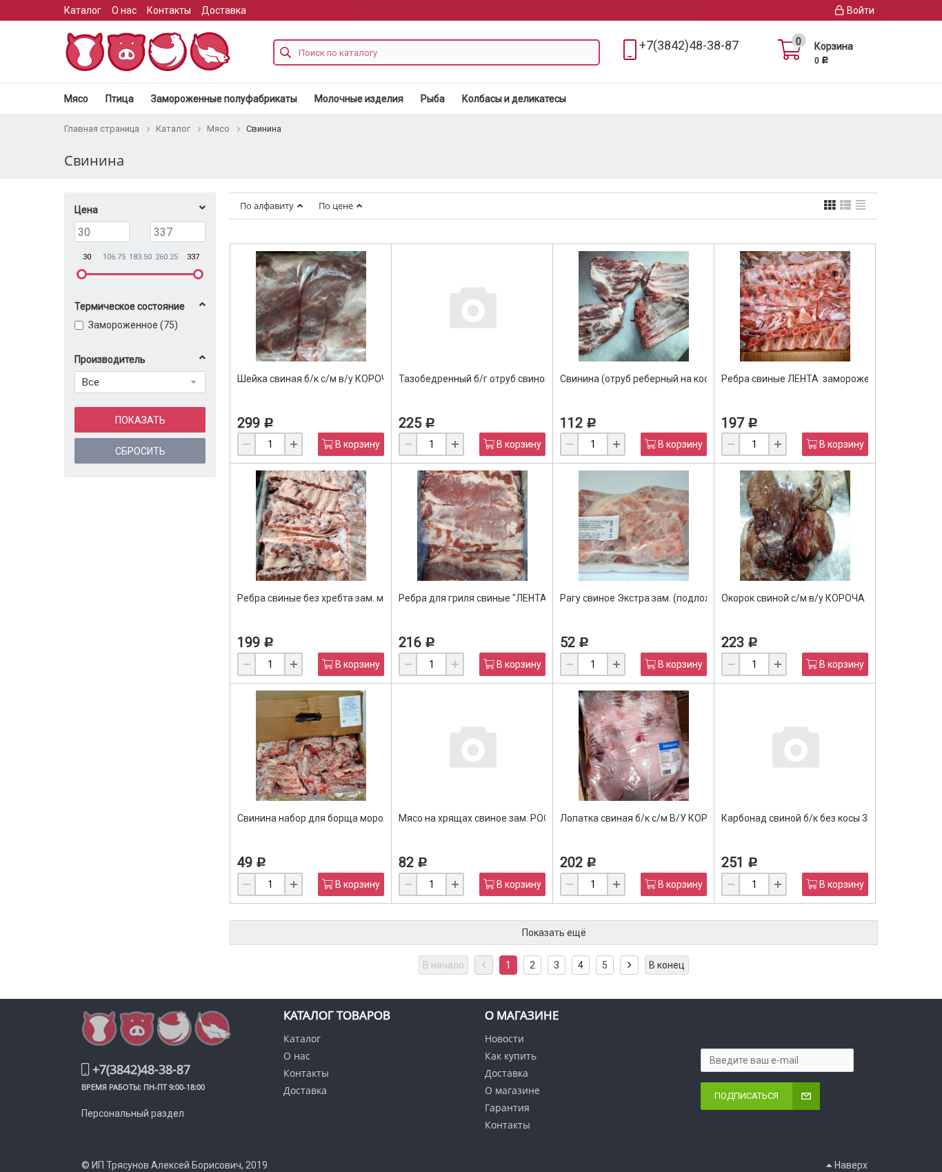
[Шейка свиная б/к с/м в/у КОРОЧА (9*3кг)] (311, 306)
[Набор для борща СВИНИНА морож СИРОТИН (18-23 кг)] (311, 746)
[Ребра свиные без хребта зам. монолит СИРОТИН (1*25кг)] (311, 525)
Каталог (82, 10)
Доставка (223, 10)
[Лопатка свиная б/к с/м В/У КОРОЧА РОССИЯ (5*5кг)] (634, 746)
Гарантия (507, 1107)
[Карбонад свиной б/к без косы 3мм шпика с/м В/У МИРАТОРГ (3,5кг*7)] (795, 746)
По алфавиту (267, 205)
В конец (667, 965)
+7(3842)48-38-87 (689, 45)
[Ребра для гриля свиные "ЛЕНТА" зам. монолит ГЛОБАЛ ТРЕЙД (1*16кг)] (472, 525)
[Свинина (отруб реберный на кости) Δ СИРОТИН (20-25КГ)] (634, 306)
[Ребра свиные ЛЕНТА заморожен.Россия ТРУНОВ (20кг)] (795, 306)
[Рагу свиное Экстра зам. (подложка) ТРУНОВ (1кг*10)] (634, 525)
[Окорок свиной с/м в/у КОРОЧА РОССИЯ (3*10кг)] (795, 525)
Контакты (169, 10)
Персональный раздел (132, 1113)
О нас (124, 10)
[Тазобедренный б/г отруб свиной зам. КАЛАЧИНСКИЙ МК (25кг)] (472, 306)
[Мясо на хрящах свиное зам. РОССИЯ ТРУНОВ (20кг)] (472, 746)
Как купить (511, 1055)
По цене (336, 205)
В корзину (356, 444)
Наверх (850, 1165)
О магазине (512, 1090)
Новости (504, 1038)
